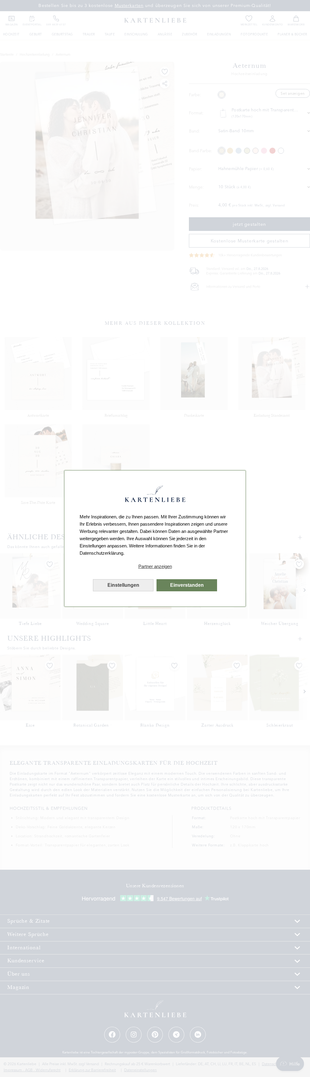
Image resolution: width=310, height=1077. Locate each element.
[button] (155, 566)
